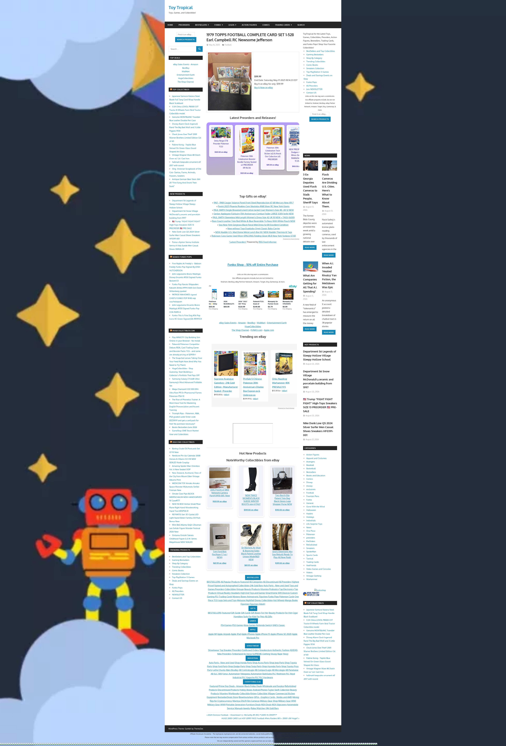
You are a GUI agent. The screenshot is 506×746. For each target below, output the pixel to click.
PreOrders (184, 25)
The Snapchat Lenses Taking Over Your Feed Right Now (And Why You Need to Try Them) (185, 361)
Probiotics (274, 589)
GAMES (253, 621)
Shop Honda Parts (243, 662)
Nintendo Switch (264, 625)
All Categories (255, 582)
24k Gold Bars (256, 585)
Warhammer (311, 579)
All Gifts (268, 616)
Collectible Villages (266, 693)
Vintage (240, 589)
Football (228, 45)
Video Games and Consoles (318, 569)
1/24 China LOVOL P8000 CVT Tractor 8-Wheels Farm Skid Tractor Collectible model (185, 110)
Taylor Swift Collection (279, 690)
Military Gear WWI (287, 701)
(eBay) (226, 394)
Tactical (309, 558)
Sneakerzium (265, 650)
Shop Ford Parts (220, 666)
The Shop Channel (240, 330)
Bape (280, 654)
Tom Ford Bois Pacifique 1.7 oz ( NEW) (219, 554)
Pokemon (310, 534)
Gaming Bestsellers (180, 560)
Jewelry (246, 708)
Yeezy (285, 654)
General (309, 503)
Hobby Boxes (246, 690)
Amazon (242, 322)
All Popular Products (230, 582)
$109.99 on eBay (220, 501)
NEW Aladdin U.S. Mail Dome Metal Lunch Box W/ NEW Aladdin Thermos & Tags (253, 232)
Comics (265, 25)
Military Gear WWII (216, 704)
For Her (264, 613)
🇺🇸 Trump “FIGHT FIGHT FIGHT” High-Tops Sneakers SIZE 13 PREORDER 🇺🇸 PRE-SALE (185, 225)
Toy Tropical (181, 7)
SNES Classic (279, 625)
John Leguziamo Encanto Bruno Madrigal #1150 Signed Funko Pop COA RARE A (184, 308)
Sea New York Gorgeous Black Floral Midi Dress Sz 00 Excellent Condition (253, 224)
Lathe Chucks (219, 670)
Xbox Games (250, 625)
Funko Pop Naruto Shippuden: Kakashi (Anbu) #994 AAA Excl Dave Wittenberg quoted (185, 288)
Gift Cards (245, 613)
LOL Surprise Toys (314, 524)
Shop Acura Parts (260, 662)
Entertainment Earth (277, 322)
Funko (217, 25)
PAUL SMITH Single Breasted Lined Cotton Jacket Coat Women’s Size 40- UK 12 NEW (254, 210)
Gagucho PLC (252, 677)
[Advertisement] (286, 11)
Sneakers (310, 548)
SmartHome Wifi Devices (278, 593)
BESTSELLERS (253, 577)
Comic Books (178, 570)
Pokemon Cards (286, 596)
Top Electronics (286, 589)
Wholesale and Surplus (273, 686)
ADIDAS (294, 650)
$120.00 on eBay (221, 152)
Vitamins (264, 589)
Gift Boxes (256, 613)
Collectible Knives (248, 693)
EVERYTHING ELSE (253, 682)
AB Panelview (291, 670)
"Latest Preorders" (237, 242)
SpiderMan (311, 551)
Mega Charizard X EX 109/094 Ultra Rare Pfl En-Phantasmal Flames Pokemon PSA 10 (185, 392)
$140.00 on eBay (282, 510)
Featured (244, 582)
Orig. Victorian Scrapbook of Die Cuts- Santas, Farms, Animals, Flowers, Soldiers (185, 172)
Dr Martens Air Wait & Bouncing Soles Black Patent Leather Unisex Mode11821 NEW (251, 553)
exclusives (310, 489)
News (307, 155)
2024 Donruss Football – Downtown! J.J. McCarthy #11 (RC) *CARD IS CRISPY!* (242, 715)
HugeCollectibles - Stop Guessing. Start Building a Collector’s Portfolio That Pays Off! (184, 372)
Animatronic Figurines (257, 596)
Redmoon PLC (283, 673)
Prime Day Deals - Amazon (231, 686)
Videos (309, 572)
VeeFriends (311, 565)
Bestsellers (201, 25)
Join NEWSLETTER (314, 89)
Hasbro (309, 513)
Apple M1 (212, 634)
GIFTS (252, 608)
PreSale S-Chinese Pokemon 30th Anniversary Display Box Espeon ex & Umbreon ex (253, 386)
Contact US (177, 598)
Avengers (310, 461)
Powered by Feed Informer (291, 239)
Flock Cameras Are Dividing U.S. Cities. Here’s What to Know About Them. (329, 190)
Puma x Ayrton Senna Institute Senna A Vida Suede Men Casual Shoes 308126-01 (184, 245)
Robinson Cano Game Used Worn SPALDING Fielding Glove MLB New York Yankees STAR (254, 236)
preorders (310, 537)
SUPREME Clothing (261, 654)
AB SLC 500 (216, 673)
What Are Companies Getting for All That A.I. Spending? (310, 283)
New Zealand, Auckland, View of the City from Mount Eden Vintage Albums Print (185, 476)
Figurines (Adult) (257, 604)
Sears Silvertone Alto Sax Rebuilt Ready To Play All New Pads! (282, 554)
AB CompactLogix (263, 670)
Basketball (311, 468)
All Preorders (285, 582)
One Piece (310, 531)
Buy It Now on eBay (263, 87)
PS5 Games (237, 625)
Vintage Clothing (313, 576)
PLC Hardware (266, 677)
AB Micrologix (278, 670)
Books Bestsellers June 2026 (184, 427)
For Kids (252, 616)
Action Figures (249, 25)
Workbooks (233, 693)
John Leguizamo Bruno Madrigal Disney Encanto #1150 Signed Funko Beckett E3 (185, 277)
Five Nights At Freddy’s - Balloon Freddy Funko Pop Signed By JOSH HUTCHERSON (185, 267)
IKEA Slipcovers (279, 704)
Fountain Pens (312, 496)
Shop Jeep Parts (276, 662)
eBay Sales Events (227, 322)
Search (301, 25)
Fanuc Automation (231, 673)
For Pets (260, 616)
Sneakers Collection (181, 574)
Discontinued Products (228, 690)
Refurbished (311, 544)
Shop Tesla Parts (254, 666)
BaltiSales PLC (269, 673)
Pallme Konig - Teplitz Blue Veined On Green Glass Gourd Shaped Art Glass (182, 148)
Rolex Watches (258, 708)
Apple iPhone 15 (262, 634)
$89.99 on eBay (219, 563)
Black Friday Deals (253, 686)
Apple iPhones (248, 634)
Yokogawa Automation (251, 673)
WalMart (261, 322)
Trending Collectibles (181, 567)
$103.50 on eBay (298, 166)
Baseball (310, 465)
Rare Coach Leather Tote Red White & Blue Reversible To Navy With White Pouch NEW (253, 221)
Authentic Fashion (280, 650)
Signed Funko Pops (182, 257)
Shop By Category (180, 563)
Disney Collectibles (264, 600)
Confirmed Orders (250, 650)
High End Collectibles (183, 442)
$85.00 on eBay (273, 165)
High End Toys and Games (252, 593)
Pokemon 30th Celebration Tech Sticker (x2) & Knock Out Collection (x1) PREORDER (272, 153)
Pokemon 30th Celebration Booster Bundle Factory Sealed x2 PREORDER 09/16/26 (246, 162)
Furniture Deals (253, 704)
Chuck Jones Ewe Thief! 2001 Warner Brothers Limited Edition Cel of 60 (185, 138)
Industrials (311, 520)
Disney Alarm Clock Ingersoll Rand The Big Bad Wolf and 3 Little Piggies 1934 (184, 127)
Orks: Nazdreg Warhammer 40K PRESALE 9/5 (281, 382)
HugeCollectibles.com (183, 330)
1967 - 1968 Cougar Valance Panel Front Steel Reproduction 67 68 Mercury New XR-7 (253, 202)
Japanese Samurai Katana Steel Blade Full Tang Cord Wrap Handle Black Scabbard (184, 99)
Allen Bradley (232, 670)
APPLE (253, 629)
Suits (245, 616)
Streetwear (213, 650)
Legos (231, 25)
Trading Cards (282, 25)
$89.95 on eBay (251, 565)
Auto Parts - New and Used (276, 585)
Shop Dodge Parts (236, 666)
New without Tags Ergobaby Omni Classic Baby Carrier (253, 228)
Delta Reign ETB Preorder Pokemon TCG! (221, 144)
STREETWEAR (253, 646)
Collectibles (230, 589)
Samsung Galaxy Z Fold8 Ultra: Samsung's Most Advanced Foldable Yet (185, 382)
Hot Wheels (278, 600)
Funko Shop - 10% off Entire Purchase (253, 264)
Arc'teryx (247, 654)
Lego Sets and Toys (227, 600)
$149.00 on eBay (251, 510)
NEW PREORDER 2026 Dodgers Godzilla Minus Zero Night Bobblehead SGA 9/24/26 (298, 155)
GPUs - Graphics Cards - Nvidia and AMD (273, 697)
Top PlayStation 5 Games (183, 577)
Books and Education (315, 475)
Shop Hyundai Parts (271, 666)
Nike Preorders (224, 654)
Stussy (274, 654)
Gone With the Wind (315, 506)
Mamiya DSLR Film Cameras (246, 701)
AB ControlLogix (246, 670)
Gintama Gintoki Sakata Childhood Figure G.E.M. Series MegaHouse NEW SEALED (183, 538)
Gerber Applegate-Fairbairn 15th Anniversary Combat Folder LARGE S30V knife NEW (254, 213)
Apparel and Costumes (316, 458)
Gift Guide (235, 613)
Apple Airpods (223, 634)
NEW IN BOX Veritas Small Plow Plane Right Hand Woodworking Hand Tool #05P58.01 (185, 507)
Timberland (237, 654)
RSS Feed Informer (268, 242)
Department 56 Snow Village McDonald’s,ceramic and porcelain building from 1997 (184, 214)
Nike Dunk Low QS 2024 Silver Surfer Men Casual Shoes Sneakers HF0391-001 (184, 235)
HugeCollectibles (253, 326)
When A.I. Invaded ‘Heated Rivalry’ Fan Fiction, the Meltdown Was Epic (329, 275)
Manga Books (291, 600)
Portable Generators (235, 704)
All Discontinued (270, 582)
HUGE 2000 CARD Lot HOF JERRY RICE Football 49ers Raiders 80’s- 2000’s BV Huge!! (260, 718)
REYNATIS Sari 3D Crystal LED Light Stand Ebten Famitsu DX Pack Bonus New (184, 518)
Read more (310, 247)
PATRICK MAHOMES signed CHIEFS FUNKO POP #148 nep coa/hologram (183, 298)
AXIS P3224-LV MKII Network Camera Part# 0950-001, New (220, 492)
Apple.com (269, 330)
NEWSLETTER (178, 594)
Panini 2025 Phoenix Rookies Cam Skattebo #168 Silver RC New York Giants (253, 206)
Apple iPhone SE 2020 (281, 634)
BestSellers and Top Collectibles (186, 556)
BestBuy (251, 322)
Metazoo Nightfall (245, 600)
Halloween (311, 510)
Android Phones (260, 690)
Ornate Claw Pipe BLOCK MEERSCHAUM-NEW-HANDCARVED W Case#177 (185, 497)
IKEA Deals (266, 704)
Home (170, 25)
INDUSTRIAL (252, 658)
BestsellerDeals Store (228, 697)
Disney (309, 482)
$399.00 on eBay (282, 563)
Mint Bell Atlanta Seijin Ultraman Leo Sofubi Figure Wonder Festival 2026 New (185, 528)
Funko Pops (273, 596)
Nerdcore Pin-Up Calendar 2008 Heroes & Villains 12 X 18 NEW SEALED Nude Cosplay (184, 459)
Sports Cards (312, 555)
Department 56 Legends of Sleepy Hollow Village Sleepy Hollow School (182, 204)
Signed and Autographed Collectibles (231, 585)
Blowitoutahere (246, 697)
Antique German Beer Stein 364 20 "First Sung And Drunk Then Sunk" (184, 182)
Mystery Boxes (239, 596)
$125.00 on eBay (246, 173)
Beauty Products (252, 589)
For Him (288, 613)
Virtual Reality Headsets (228, 593)
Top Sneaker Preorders (230, 650)
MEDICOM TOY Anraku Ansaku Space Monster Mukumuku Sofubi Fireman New (184, 487)
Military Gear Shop (269, 701)
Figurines (245, 604)
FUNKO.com (256, 330)
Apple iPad (236, 634)
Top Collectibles (180, 89)
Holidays (310, 517)
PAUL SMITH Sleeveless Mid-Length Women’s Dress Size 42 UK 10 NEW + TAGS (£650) (254, 217)
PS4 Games (226, 625)
